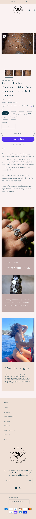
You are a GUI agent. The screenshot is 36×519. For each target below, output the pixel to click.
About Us (7, 412)
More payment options (18, 144)
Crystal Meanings (9, 430)
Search (6, 407)
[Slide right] (34, 74)
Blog (5, 439)
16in (13, 113)
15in (5, 113)
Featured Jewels (9, 416)
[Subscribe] (30, 480)
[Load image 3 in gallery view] (27, 73)
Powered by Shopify (24, 515)
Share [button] (6, 149)
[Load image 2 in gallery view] (18, 73)
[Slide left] (2, 74)
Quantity (4, 122)
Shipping (4, 102)
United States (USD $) (17, 501)
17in (21, 113)
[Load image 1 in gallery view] (9, 73)
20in (13, 118)
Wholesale (7, 426)
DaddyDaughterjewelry (15, 515)
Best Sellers (7, 421)
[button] (2, 10)
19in (5, 118)
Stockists (7, 435)
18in (29, 113)
